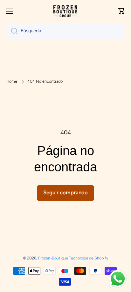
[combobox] (65, 31)
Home (11, 81)
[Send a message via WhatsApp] (118, 279)
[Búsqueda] (11, 31)
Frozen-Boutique (53, 258)
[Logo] (65, 11)
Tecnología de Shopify (88, 258)
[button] (121, 11)
